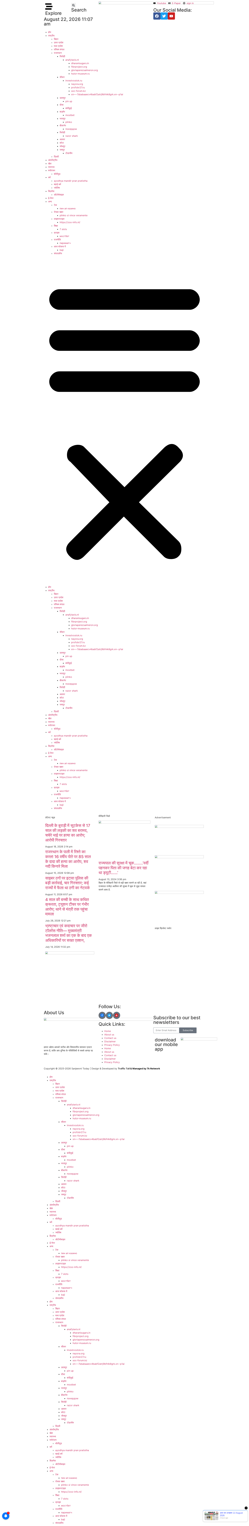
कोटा (62, 142)
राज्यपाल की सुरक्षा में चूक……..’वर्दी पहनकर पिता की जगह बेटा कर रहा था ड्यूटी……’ (123, 868)
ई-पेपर (50, 198)
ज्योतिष (57, 187)
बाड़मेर (62, 111)
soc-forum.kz (78, 90)
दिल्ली (56, 156)
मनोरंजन (51, 170)
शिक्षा (56, 225)
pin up (68, 101)
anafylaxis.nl (72, 59)
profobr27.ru (78, 87)
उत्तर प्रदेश (58, 42)
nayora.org (77, 84)
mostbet (69, 115)
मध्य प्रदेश (58, 46)
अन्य (50, 201)
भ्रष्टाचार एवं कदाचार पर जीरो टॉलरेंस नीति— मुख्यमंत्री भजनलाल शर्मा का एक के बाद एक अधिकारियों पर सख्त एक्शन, (68, 933)
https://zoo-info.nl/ (70, 222)
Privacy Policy (112, 1044)
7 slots (63, 229)
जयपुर (62, 149)
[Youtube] (171, 16)
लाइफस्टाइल (59, 218)
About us (109, 1034)
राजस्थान (58, 52)
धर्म (49, 177)
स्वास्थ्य (51, 167)
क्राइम (56, 232)
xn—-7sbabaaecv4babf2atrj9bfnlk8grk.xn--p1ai (97, 94)
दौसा (62, 104)
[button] (73, 5)
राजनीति (57, 239)
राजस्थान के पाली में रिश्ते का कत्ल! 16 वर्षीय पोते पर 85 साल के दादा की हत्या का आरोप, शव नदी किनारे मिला (68, 859)
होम (49, 32)
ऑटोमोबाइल (59, 194)
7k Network (153, 1068)
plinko (68, 122)
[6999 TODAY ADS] (69, 953)
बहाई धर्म (57, 184)
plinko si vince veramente (73, 215)
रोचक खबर (58, 211)
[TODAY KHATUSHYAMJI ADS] (179, 857)
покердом (71, 128)
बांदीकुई (68, 108)
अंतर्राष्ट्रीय (52, 160)
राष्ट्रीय (51, 35)
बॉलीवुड (57, 173)
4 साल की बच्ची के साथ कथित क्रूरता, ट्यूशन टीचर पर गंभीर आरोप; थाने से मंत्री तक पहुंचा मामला (67, 907)
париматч (65, 243)
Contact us (110, 1038)
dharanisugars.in (80, 63)
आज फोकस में (60, 246)
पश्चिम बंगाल (59, 49)
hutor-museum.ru (80, 73)
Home (107, 1031)
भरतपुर (62, 118)
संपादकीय (58, 253)
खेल (49, 163)
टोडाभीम (68, 153)
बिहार (56, 39)
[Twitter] (164, 16)
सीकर (62, 77)
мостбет (64, 236)
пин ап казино (68, 208)
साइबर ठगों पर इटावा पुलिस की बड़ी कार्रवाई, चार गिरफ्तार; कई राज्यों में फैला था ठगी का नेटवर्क (67, 883)
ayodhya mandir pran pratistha (70, 180)
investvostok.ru (73, 80)
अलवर (62, 139)
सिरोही (62, 56)
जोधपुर (62, 146)
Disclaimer (110, 1041)
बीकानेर (63, 125)
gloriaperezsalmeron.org (84, 70)
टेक (55, 205)
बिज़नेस (51, 191)
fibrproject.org (79, 66)
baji (62, 249)
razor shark (71, 135)
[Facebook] (157, 16)
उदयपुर (63, 97)
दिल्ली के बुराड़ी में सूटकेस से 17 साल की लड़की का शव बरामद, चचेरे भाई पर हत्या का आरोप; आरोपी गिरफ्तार (67, 833)
